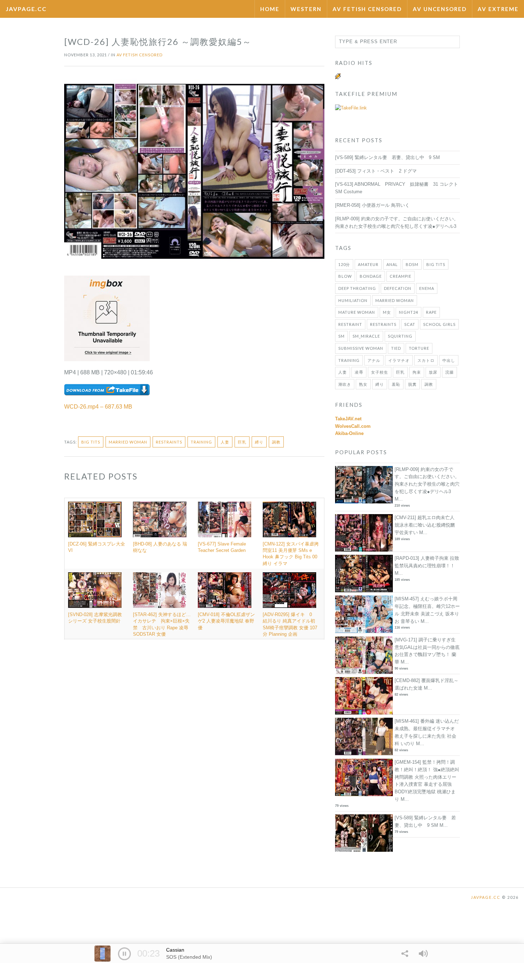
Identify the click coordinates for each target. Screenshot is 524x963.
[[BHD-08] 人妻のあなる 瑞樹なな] (162, 519)
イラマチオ (399, 360)
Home (269, 9)
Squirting (400, 336)
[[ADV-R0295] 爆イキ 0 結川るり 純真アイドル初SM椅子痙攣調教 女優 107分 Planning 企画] (291, 590)
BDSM (412, 264)
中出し (448, 360)
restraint (350, 324)
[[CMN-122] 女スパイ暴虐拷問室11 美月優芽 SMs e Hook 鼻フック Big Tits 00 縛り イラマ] (291, 519)
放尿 (433, 372)
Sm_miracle (366, 336)
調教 (276, 442)
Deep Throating (357, 288)
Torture (419, 348)
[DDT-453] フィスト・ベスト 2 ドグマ (376, 171)
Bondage (371, 276)
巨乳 (242, 442)
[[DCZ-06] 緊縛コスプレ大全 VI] (97, 519)
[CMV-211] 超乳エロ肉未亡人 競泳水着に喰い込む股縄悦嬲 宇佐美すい (425, 525)
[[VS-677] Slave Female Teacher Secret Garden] (227, 519)
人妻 (225, 442)
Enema (426, 288)
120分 (344, 264)
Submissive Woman (360, 348)
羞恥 (396, 384)
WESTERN (306, 9)
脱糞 (412, 384)
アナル (374, 360)
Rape (431, 312)
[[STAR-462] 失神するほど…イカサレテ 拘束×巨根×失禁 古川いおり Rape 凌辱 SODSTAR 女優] (162, 590)
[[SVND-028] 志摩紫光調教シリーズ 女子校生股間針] (97, 590)
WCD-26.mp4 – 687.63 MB (98, 407)
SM (341, 336)
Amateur (368, 264)
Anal (392, 264)
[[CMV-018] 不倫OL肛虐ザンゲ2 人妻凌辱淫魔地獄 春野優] (227, 590)
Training (201, 442)
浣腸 (449, 372)
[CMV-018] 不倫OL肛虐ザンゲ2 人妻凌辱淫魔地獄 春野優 (226, 621)
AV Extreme (498, 9)
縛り (259, 442)
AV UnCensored (440, 9)
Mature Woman (356, 312)
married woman (128, 442)
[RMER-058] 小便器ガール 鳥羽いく (372, 205)
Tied (396, 348)
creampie (400, 276)
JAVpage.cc (26, 8)
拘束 (416, 372)
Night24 (408, 312)
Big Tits (90, 442)
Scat (409, 324)
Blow (345, 276)
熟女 (363, 384)
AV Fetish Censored (367, 9)
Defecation (397, 288)
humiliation (353, 300)
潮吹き (344, 384)
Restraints (169, 442)
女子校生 (379, 372)
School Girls (439, 324)
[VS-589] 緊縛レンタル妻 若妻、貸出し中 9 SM (387, 157)
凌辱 (359, 372)
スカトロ (426, 360)
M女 (387, 312)
